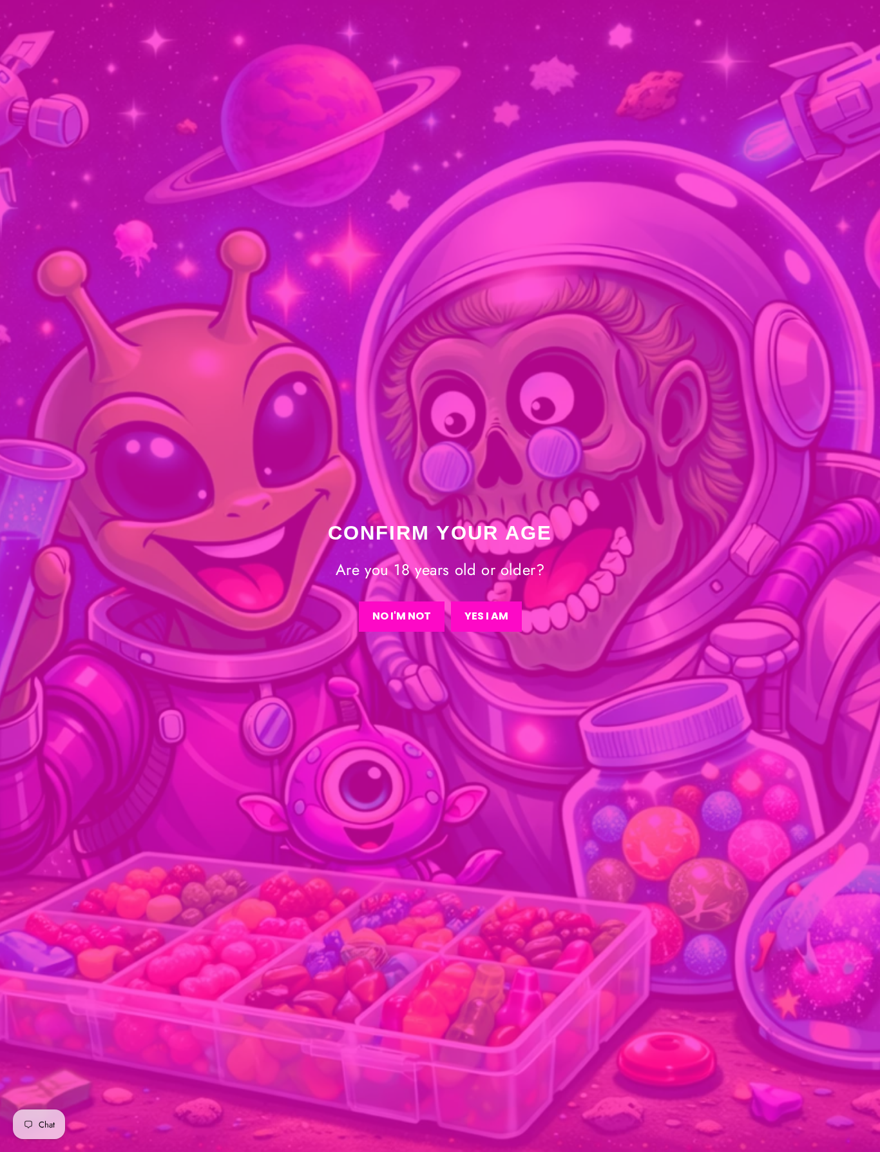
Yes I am (486, 616)
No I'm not (401, 616)
